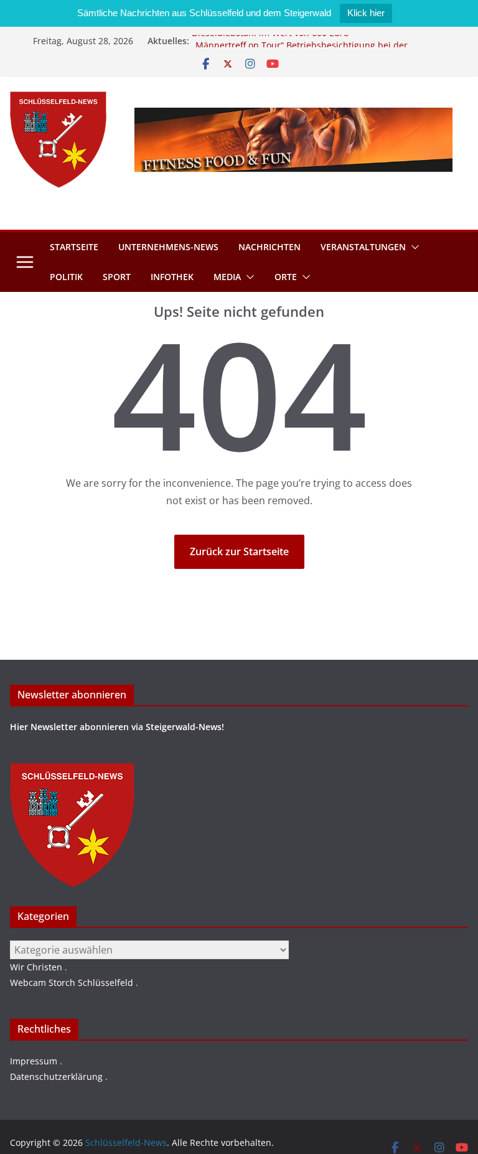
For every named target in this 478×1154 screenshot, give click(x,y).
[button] (412, 247)
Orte (285, 277)
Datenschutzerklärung (56, 1076)
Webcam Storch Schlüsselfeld (71, 982)
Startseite (74, 247)
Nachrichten (269, 247)
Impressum (33, 1061)
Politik (66, 277)
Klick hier (366, 12)
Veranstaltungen (363, 247)
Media (227, 277)
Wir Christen (36, 967)
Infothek (172, 277)
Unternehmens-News (168, 247)
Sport (117, 277)
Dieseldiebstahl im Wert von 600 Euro (270, 37)
